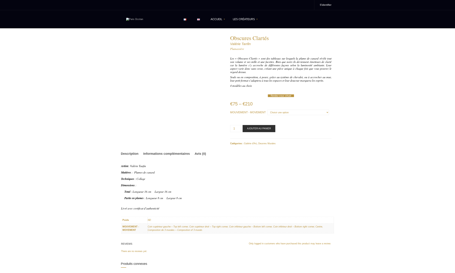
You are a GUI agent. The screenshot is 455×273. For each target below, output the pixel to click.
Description (129, 153)
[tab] (131, 154)
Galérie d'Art (250, 143)
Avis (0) (200, 153)
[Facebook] (300, 4)
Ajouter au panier (259, 128)
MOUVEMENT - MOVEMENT (248, 112)
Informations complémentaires (166, 153)
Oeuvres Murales (267, 143)
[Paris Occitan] (134, 19)
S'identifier (325, 4)
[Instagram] (308, 4)
